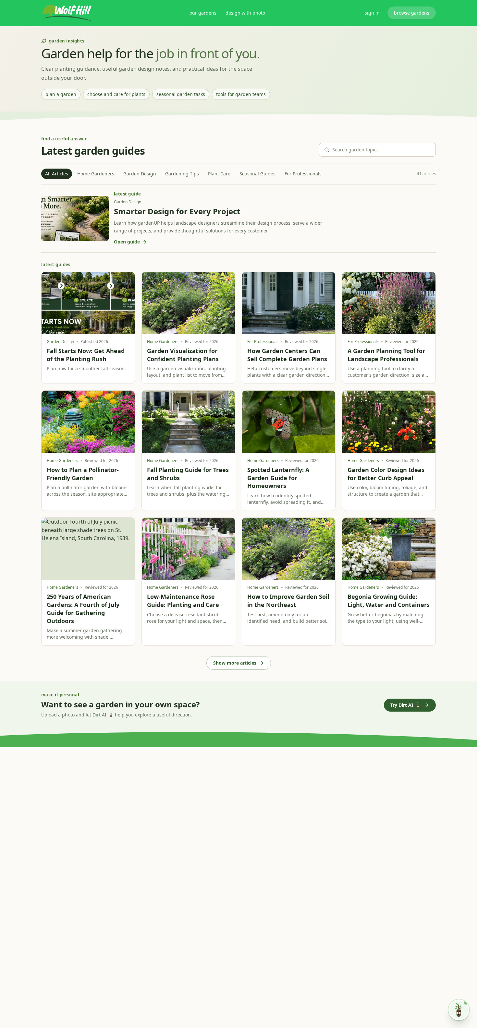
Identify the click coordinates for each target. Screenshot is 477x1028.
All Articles (56, 174)
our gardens (203, 13)
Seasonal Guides (257, 174)
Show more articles (234, 663)
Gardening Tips (182, 174)
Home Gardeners (95, 174)
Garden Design (139, 174)
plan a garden (60, 94)
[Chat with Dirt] (458, 1009)
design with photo (245, 13)
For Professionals (303, 174)
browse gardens (411, 13)
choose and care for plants (116, 94)
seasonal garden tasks (180, 94)
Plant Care (219, 174)
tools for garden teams (241, 94)
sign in (372, 13)
